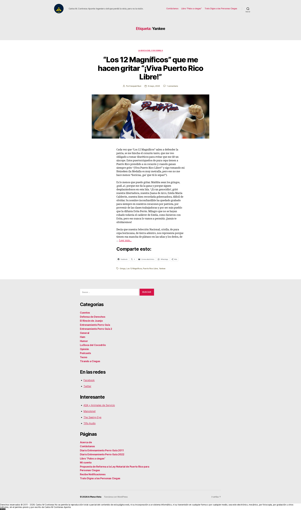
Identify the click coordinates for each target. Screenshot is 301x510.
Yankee (162, 268)
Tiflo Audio (89, 423)
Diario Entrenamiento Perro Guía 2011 (102, 450)
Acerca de (86, 442)
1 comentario (172, 86)
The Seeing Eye (92, 417)
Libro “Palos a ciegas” (191, 8)
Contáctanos (172, 8)
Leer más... (125, 240)
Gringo (122, 268)
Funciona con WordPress (116, 497)
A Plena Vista (94, 497)
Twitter (87, 386)
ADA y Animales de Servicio (99, 405)
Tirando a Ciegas (90, 361)
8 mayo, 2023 (154, 86)
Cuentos (85, 312)
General (84, 333)
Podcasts (85, 353)
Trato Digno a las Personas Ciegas (221, 8)
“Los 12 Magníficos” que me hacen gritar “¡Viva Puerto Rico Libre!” (150, 68)
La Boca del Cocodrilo (150, 51)
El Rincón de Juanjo (91, 320)
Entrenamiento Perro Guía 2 (96, 328)
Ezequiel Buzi (135, 86)
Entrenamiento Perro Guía (95, 324)
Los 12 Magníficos (134, 268)
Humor (84, 341)
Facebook (89, 380)
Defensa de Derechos (92, 316)
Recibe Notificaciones (92, 474)
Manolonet (89, 411)
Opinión (84, 349)
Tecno (83, 357)
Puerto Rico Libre (150, 268)
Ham (82, 337)
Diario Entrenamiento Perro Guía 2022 (102, 454)
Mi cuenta (85, 462)
